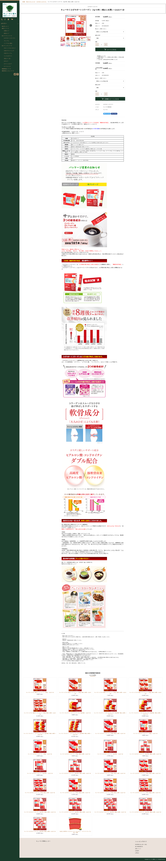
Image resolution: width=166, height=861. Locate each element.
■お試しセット (5, 26)
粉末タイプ (6, 33)
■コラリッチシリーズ (7, 45)
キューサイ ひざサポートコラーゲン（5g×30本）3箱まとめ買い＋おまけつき (75, 773)
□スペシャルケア (8, 63)
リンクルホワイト (8, 55)
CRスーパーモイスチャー (10, 48)
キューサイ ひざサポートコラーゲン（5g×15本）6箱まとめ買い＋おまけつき (40, 831)
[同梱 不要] (110, 38)
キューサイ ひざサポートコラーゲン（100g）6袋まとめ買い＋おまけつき (145, 792)
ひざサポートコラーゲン (9, 38)
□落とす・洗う (7, 58)
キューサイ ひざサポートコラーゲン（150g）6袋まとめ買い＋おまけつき (40, 792)
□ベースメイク (7, 66)
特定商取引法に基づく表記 (141, 844)
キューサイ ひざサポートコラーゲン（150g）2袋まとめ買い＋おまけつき (110, 773)
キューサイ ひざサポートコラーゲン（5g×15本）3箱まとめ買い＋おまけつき (145, 754)
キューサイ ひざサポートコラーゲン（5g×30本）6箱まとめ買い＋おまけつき (110, 812)
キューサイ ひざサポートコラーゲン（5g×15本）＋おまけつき (110, 754)
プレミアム (6, 40)
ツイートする (107, 113)
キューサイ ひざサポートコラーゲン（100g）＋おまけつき (40, 754)
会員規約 (137, 850)
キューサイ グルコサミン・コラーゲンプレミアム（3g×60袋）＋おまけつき (75, 712)
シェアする (114, 113)
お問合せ (137, 852)
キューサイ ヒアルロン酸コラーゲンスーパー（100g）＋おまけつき (40, 692)
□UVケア (6, 61)
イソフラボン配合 (8, 43)
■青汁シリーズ (5, 28)
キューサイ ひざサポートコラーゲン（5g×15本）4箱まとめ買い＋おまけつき (145, 812)
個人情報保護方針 (139, 846)
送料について (138, 848)
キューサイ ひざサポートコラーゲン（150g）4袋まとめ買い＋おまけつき (145, 773)
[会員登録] (4, 19)
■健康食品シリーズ (6, 68)
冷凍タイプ (6, 30)
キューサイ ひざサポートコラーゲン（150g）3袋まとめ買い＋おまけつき (110, 733)
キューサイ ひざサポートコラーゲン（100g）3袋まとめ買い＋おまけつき (75, 754)
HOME (23, 1)
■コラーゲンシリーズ (7, 35)
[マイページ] (8, 19)
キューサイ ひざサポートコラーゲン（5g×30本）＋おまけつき (40, 773)
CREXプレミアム (8, 53)
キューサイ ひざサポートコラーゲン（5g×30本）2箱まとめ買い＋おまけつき (40, 812)
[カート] (11, 19)
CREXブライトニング (9, 50)
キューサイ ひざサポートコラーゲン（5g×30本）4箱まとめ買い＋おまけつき (75, 812)
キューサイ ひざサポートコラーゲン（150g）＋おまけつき (145, 733)
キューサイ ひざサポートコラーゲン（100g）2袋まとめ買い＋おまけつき (75, 792)
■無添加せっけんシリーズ (8, 70)
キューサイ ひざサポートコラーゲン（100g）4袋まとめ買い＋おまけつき (110, 792)
